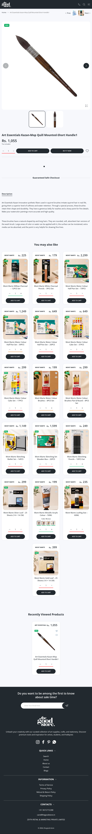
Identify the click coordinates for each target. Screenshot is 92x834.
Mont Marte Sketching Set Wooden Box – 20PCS (46, 457)
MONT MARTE (9, 255)
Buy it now (67, 151)
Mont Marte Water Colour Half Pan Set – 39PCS (15, 343)
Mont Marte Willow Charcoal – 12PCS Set (15, 287)
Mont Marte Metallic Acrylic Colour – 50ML (46, 513)
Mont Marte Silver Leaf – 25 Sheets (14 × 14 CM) (15, 513)
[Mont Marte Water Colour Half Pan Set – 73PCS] (76, 271)
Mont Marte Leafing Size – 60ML (77, 513)
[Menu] (88, 4)
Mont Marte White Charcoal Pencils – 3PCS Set (46, 287)
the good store (49, 828)
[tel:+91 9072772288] (79, 4)
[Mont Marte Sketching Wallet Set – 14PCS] (15, 441)
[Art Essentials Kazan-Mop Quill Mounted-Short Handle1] (46, 641)
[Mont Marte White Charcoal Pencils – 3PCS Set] (46, 271)
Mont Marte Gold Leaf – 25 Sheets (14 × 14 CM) (46, 579)
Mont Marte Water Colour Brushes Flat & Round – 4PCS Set (77, 400)
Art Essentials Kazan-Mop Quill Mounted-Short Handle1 (46, 657)
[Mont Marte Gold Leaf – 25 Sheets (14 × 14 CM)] (46, 563)
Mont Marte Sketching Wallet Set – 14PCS (15, 457)
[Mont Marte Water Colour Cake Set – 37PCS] (76, 327)
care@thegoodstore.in (46, 815)
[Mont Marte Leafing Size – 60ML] (76, 497)
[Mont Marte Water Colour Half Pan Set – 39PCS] (15, 327)
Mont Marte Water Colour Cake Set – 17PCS (15, 399)
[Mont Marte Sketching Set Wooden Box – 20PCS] (46, 441)
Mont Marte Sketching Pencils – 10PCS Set (76, 457)
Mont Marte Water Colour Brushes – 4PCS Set (46, 399)
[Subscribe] (66, 706)
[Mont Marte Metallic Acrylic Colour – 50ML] (46, 497)
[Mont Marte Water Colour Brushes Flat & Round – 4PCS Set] (76, 383)
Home (4, 12)
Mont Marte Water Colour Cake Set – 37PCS (77, 343)
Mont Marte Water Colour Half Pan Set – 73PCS (77, 287)
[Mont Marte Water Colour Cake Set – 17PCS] (15, 383)
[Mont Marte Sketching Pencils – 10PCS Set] (76, 441)
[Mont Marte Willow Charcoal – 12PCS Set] (15, 271)
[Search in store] (84, 4)
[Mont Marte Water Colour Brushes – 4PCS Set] (46, 383)
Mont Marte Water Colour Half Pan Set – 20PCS (46, 343)
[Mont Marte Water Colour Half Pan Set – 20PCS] (46, 327)
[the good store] (6, 4)
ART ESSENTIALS (40, 625)
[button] (86, 65)
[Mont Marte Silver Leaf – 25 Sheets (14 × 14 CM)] (15, 497)
